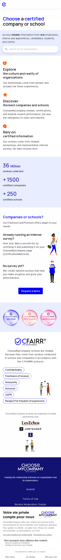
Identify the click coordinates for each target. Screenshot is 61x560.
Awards (30, 489)
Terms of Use (30, 499)
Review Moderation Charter (30, 504)
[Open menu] (55, 4)
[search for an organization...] (48, 4)
